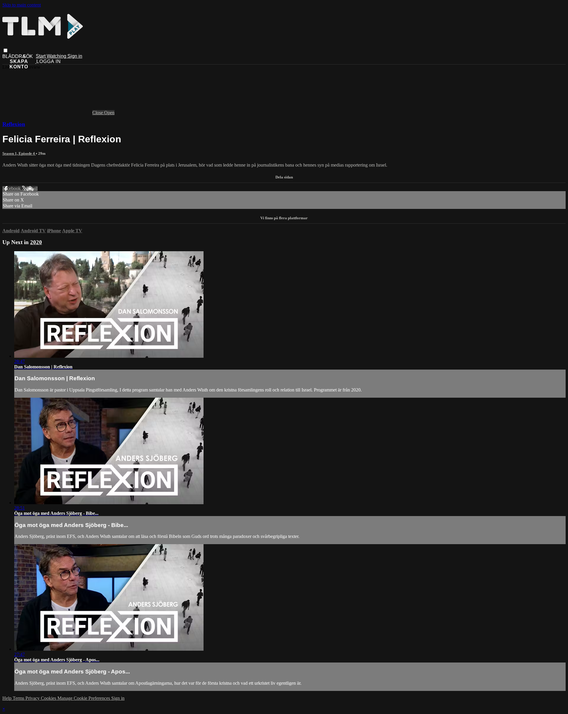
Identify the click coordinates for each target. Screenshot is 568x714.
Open (109, 112)
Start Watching (51, 56)
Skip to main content (21, 4)
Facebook (12, 188)
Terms (19, 698)
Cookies (49, 698)
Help (7, 698)
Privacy (33, 698)
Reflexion (13, 124)
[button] (5, 50)
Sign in (74, 56)
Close (98, 112)
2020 (36, 242)
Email (32, 188)
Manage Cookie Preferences (84, 698)
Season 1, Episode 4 (19, 153)
